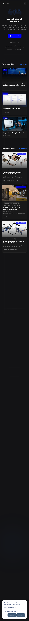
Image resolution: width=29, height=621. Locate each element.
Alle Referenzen (22, 148)
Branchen (19, 46)
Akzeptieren (11, 615)
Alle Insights (23, 64)
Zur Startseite (15, 36)
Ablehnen (20, 615)
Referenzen (9, 49)
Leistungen (9, 46)
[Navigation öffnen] (25, 3)
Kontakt (19, 49)
